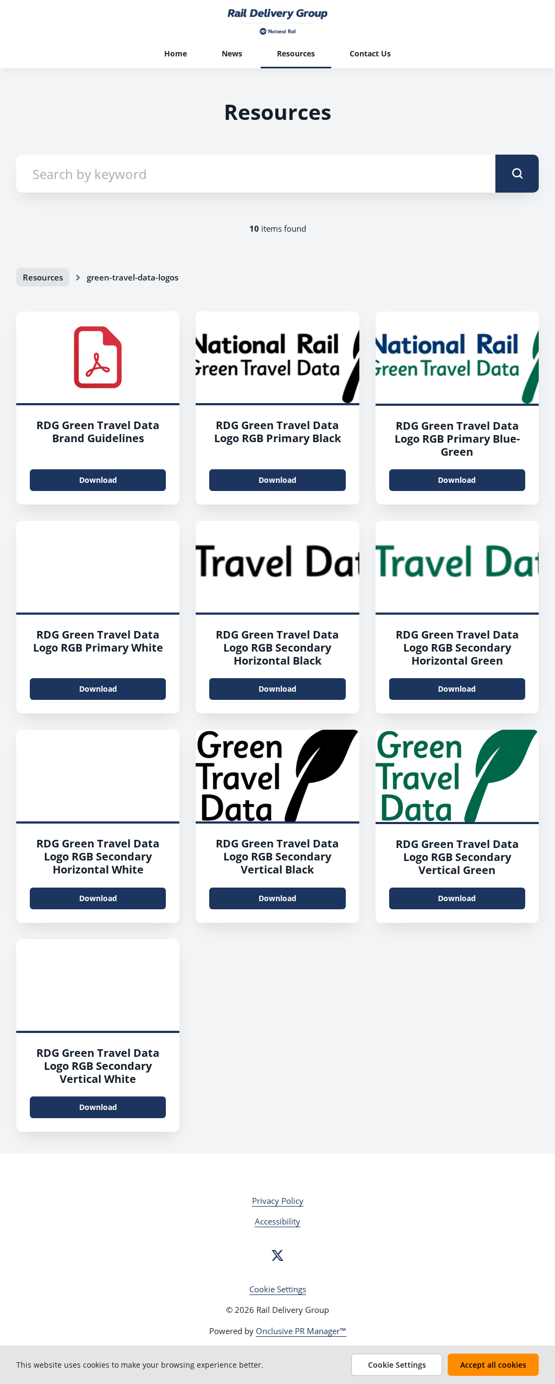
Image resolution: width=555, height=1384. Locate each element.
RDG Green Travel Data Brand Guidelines (97, 431)
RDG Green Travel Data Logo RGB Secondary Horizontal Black (277, 647)
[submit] (517, 174)
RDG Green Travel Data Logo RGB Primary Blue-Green (457, 438)
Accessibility (277, 1221)
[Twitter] (277, 1255)
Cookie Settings (277, 1289)
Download (98, 480)
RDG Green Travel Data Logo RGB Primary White (98, 641)
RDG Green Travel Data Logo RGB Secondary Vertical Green (457, 857)
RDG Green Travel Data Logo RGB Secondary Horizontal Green (457, 647)
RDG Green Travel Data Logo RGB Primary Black (277, 431)
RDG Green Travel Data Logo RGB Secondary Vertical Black (277, 856)
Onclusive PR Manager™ (301, 1330)
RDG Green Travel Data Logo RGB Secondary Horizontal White (97, 856)
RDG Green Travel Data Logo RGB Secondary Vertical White (97, 1065)
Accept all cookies (493, 1365)
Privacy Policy (278, 1200)
